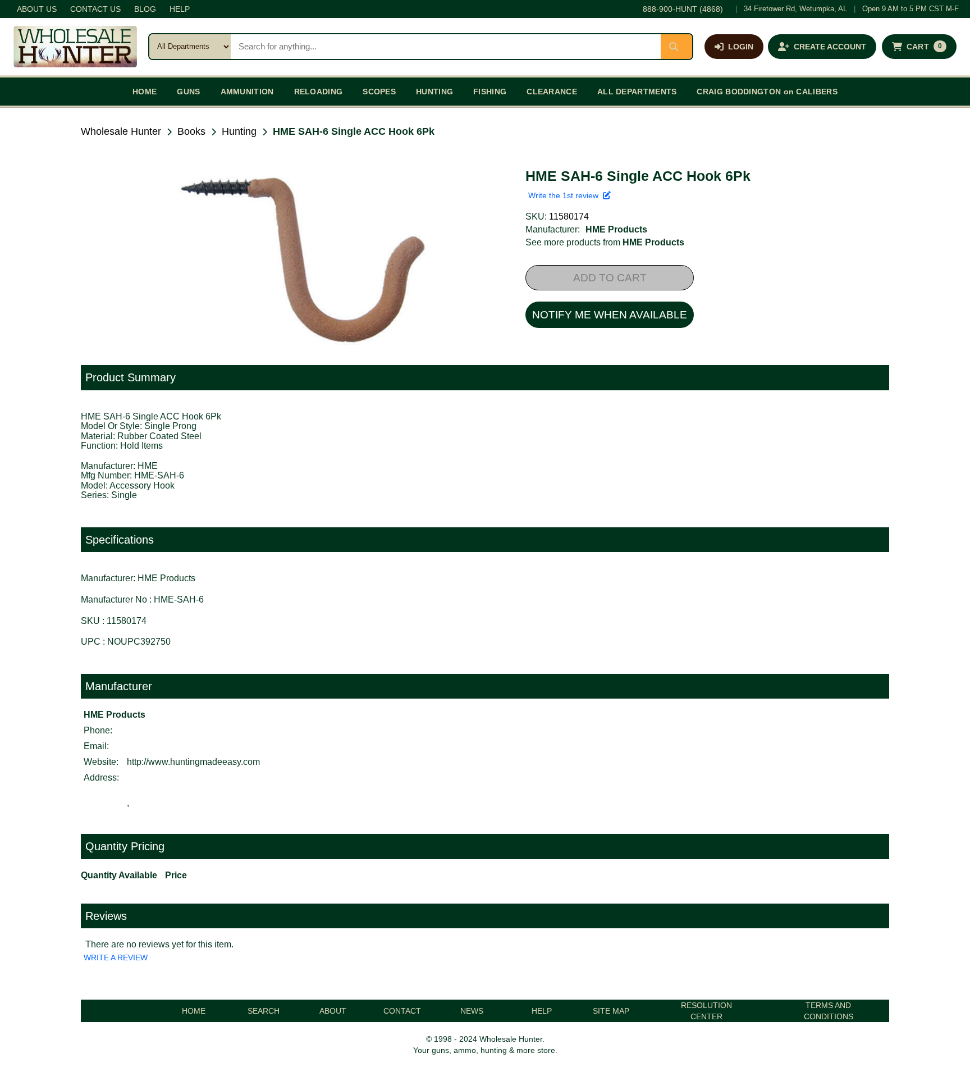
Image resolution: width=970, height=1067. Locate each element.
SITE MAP (611, 1010)
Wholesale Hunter (121, 131)
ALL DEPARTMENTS (637, 91)
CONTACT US (95, 8)
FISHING (489, 91)
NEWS (471, 1010)
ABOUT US (37, 8)
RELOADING (318, 91)
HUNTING (434, 91)
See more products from (604, 242)
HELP (180, 8)
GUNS (188, 91)
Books (191, 131)
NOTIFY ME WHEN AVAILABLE (609, 315)
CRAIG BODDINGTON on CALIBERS (767, 91)
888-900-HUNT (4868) (683, 8)
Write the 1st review (565, 195)
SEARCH (264, 1010)
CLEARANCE (552, 91)
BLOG (145, 8)
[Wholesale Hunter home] (75, 46)
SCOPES (379, 91)
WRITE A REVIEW (116, 957)
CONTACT (402, 1010)
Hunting (239, 131)
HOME (144, 91)
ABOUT (332, 1010)
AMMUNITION (247, 91)
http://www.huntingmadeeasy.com (193, 762)
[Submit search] (676, 46)
